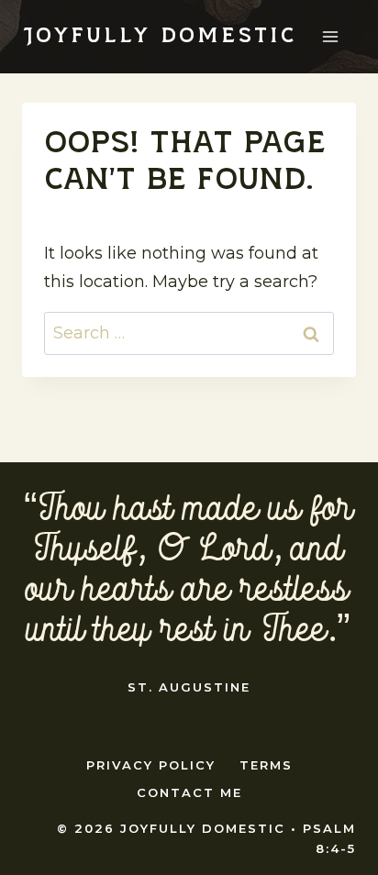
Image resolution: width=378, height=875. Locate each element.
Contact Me (189, 792)
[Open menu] (330, 36)
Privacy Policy (151, 765)
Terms (266, 765)
